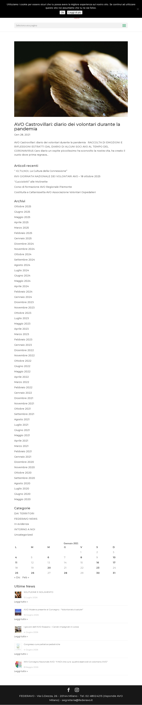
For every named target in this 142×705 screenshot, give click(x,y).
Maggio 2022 (22, 371)
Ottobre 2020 (23, 472)
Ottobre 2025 (22, 206)
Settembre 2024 (24, 259)
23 (97, 567)
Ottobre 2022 (22, 360)
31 (114, 572)
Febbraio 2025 (23, 233)
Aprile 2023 (21, 328)
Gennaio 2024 (23, 297)
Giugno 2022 (22, 366)
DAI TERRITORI (24, 513)
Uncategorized (23, 534)
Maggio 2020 (22, 499)
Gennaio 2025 (23, 238)
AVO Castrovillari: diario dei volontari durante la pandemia (67, 127)
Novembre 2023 (24, 307)
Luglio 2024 (21, 270)
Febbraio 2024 (23, 291)
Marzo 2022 (21, 382)
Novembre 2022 (24, 355)
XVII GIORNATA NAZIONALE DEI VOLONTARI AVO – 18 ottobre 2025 (57, 176)
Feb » (25, 577)
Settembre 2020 (24, 478)
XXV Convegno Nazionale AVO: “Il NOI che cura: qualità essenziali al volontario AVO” (66, 661)
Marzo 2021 (21, 446)
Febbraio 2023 (23, 339)
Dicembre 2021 (23, 398)
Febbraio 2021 (23, 451)
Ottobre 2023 (22, 312)
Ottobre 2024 (22, 254)
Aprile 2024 (21, 286)
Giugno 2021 (22, 430)
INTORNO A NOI (24, 529)
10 (114, 557)
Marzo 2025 (21, 227)
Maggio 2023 (22, 323)
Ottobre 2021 (22, 408)
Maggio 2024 (22, 280)
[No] (137, 9)
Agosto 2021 (22, 419)
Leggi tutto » (21, 601)
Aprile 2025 (21, 222)
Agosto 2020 (22, 483)
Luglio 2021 (21, 424)
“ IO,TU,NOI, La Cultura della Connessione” (40, 171)
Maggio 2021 (22, 435)
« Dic (17, 577)
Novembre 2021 (24, 403)
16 (97, 562)
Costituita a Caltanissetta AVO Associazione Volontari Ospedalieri (55, 192)
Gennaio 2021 (22, 456)
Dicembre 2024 (24, 243)
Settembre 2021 (24, 414)
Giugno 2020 (22, 493)
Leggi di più (74, 12)
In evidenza (21, 524)
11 (16, 562)
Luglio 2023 (21, 318)
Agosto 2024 (22, 265)
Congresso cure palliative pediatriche (42, 644)
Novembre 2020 (24, 467)
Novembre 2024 (24, 249)
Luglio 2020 (21, 488)
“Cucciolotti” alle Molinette (31, 181)
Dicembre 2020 (24, 461)
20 (49, 567)
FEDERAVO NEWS (25, 518)
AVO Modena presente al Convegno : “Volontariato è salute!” (53, 609)
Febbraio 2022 (23, 387)
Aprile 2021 (21, 440)
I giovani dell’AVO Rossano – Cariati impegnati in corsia (51, 626)
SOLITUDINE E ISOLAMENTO (38, 592)
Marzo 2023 (21, 334)
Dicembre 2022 (24, 350)
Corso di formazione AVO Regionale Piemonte (43, 186)
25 (16, 572)
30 (98, 572)
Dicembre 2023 (24, 302)
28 (65, 572)
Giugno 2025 (22, 211)
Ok (62, 12)
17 (114, 562)
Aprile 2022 (21, 376)
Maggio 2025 (22, 217)
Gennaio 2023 (23, 344)
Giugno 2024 (22, 275)
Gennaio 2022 (23, 392)
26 (32, 572)
